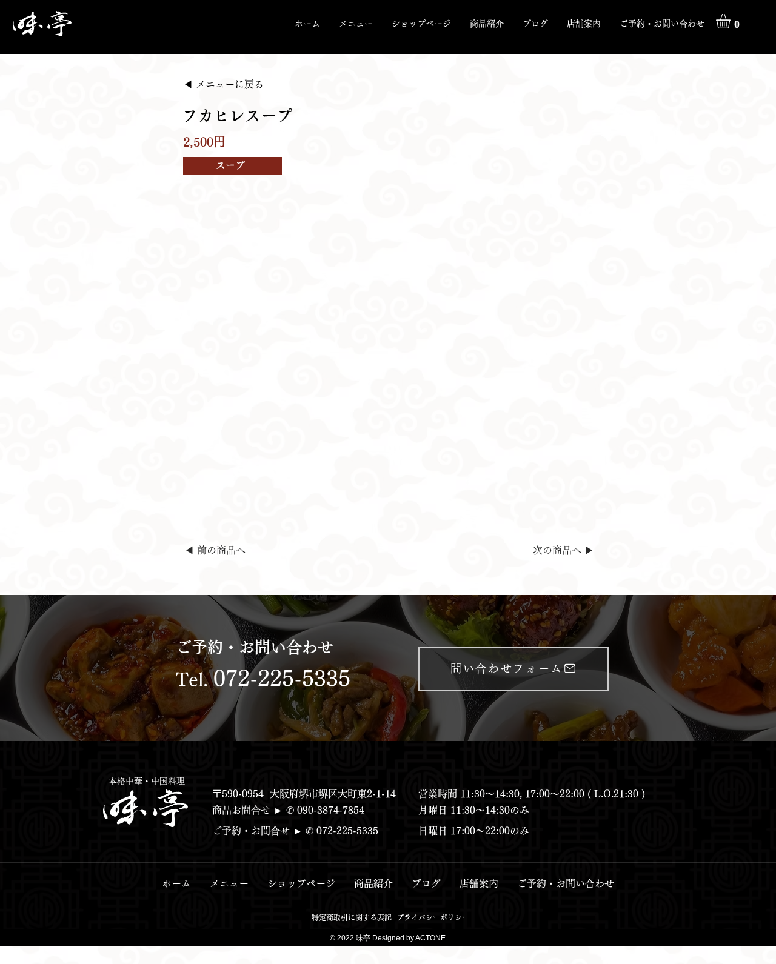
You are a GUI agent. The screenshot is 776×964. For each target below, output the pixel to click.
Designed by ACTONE (409, 938)
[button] (487, 23)
